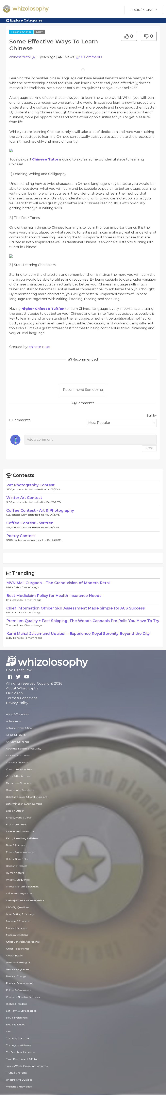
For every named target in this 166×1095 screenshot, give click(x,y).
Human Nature (15, 872)
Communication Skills (19, 769)
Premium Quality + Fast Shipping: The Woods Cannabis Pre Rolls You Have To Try (82, 621)
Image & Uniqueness (18, 879)
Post (149, 448)
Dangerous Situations (18, 783)
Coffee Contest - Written (29, 523)
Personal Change (21, 31)
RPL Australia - (15, 612)
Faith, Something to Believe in (23, 838)
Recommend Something (83, 390)
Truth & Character (16, 1072)
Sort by (152, 415)
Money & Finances (16, 927)
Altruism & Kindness (17, 741)
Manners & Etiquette (18, 921)
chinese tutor (20, 57)
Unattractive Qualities (19, 1079)
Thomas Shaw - (15, 625)
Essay (39, 31)
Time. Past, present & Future (22, 1059)
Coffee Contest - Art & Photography (40, 510)
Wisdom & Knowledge (19, 1086)
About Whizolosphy (22, 688)
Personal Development (19, 983)
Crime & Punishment (18, 776)
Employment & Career (19, 817)
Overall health (14, 955)
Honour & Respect (16, 865)
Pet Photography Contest (30, 485)
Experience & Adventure (20, 831)
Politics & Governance (18, 990)
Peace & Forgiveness (17, 969)
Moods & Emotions (17, 934)
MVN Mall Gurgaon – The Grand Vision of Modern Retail (58, 583)
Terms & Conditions (21, 698)
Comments (91, 57)
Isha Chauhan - (15, 599)
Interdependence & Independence (25, 900)
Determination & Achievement (24, 803)
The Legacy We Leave (18, 1045)
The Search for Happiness (20, 1052)
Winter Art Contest (24, 497)
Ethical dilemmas (16, 824)
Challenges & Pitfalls (18, 755)
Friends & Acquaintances (20, 852)
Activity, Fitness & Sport (20, 727)
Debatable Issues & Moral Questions (26, 796)
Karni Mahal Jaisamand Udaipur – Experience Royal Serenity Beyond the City (78, 633)
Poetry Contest (20, 536)
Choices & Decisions (17, 762)
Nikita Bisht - (14, 587)
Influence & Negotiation (19, 893)
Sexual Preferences (17, 1017)
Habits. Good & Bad (17, 858)
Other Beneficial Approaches (22, 941)
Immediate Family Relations (22, 886)
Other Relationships (17, 948)
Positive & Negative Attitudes (23, 996)
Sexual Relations (15, 1024)
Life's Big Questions (17, 907)
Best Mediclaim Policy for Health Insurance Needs (53, 595)
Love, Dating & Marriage (20, 914)
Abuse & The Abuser (17, 714)
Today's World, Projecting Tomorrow (27, 1065)
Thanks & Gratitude (17, 1038)
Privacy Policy (17, 703)
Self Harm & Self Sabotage (21, 1010)
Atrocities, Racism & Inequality (23, 748)
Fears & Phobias (15, 845)
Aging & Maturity (16, 734)
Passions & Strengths (18, 962)
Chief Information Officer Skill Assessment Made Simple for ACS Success (75, 608)
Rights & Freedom (16, 1003)
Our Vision (14, 693)
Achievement (14, 720)
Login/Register (144, 10)
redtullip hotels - (16, 637)
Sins (8, 1031)
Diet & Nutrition (15, 810)
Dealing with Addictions (20, 789)
